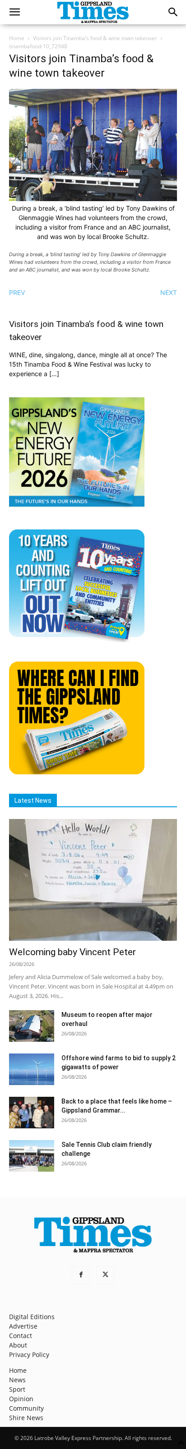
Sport (17, 1389)
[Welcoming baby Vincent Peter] (93, 880)
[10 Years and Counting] (76, 639)
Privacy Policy (29, 1354)
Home (16, 38)
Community (26, 1408)
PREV (17, 292)
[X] (105, 1275)
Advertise (23, 1326)
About (18, 1345)
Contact (20, 1335)
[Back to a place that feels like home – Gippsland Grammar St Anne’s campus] (31, 1112)
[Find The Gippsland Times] (76, 772)
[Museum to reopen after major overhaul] (31, 1026)
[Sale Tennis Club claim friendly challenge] (31, 1156)
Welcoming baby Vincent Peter (72, 952)
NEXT (168, 292)
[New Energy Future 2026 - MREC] (76, 507)
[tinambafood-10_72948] (93, 198)
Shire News (26, 1417)
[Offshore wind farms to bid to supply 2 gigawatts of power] (31, 1069)
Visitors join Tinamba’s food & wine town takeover (95, 38)
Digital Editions (32, 1316)
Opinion (21, 1398)
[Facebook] (81, 1275)
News (17, 1379)
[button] (14, 12)
